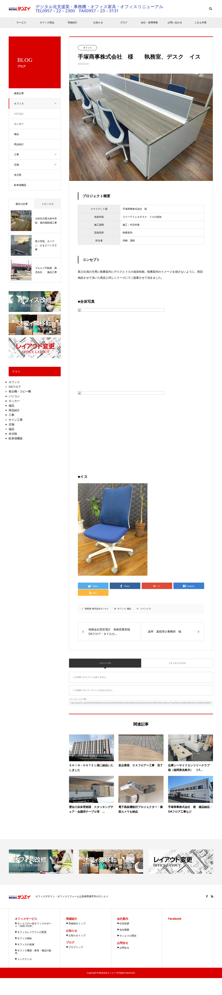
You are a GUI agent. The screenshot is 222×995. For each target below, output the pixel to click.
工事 (16, 154)
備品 (16, 134)
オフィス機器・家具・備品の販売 (33, 951)
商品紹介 (19, 144)
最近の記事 (22, 203)
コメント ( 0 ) (105, 663)
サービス (21, 22)
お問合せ (124, 947)
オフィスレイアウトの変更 (31, 932)
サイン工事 (16, 420)
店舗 (16, 164)
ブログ (123, 22)
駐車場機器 (20, 185)
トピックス (48, 203)
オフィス (19, 103)
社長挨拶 (124, 923)
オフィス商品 (47, 22)
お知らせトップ (77, 935)
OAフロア (15, 387)
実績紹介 (72, 22)
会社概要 (124, 929)
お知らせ (98, 22)
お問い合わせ (175, 22)
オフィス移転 (24, 938)
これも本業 (200, 22)
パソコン (19, 113)
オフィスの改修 (25, 944)
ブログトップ (76, 947)
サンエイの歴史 (127, 935)
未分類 (17, 174)
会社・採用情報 (149, 22)
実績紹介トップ (77, 923)
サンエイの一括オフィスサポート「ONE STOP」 (33, 924)
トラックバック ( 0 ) (177, 663)
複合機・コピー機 (20, 391)
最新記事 (19, 93)
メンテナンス (24, 959)
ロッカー (19, 123)
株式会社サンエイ (100, 608)
